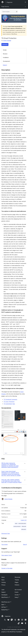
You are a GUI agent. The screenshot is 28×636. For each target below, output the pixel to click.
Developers (4, 594)
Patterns (17, 585)
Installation (6, 57)
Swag (17, 597)
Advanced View (5, 533)
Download (4, 44)
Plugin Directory (5, 6)
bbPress (4, 607)
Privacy (3, 585)
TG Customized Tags (9, 403)
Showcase (17, 577)
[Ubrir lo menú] (25, 2)
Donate (17, 594)
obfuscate (24, 526)
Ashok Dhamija (7, 40)
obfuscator (23, 529)
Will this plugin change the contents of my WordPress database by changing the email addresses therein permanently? (9, 465)
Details (5, 50)
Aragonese (7, 616)
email (16, 523)
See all (25, 544)
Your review (4, 544)
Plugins (16, 582)
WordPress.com (6, 602)
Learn (2, 589)
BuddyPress (5, 609)
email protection (17, 526)
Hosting (3, 582)
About (3, 577)
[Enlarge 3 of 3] (24, 431)
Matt (3, 604)
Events (16, 592)
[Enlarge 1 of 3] (11, 412)
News (2, 580)
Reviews (5, 54)
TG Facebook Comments (10, 399)
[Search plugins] (16, 11)
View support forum (6, 555)
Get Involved (18, 589)
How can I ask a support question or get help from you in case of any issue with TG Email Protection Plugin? (11, 481)
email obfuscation (22, 523)
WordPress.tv (5, 597)
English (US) (24, 520)
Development (6, 61)
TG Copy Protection (9, 401)
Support (5, 65)
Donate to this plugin (6, 568)
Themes (17, 580)
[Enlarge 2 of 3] (24, 412)
